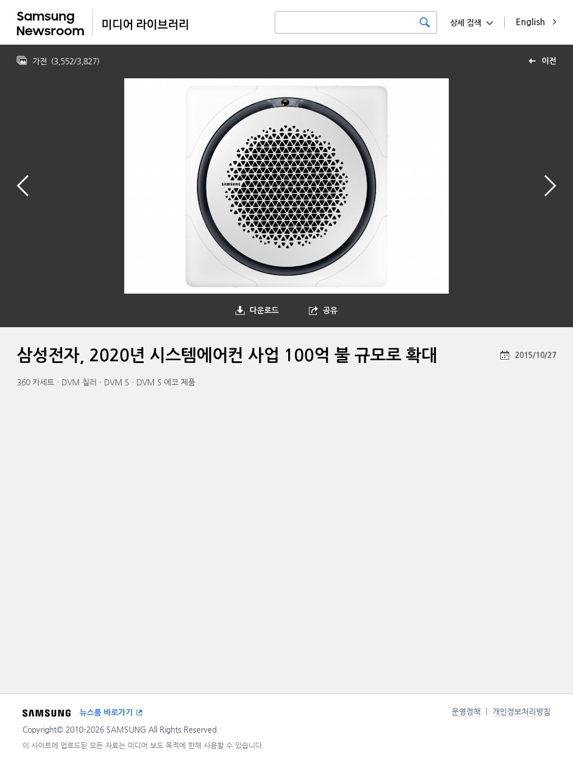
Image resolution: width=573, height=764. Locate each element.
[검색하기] (425, 22)
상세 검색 (465, 23)
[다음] (550, 185)
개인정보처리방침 (521, 711)
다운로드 (264, 310)
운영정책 (466, 711)
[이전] (23, 185)
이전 (549, 61)
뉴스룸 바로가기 (106, 712)
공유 (330, 310)
